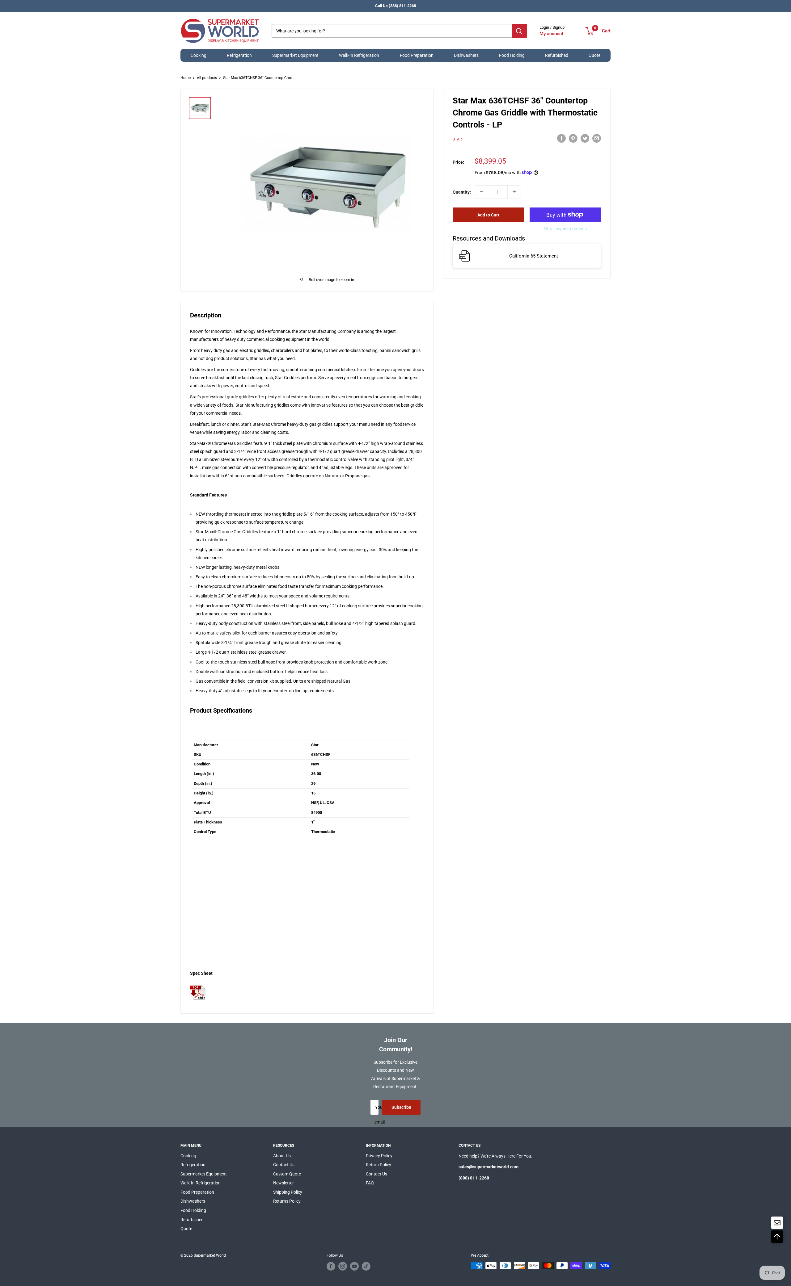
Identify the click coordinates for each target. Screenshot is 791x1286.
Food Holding (512, 55)
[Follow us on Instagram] (342, 1266)
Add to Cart (488, 214)
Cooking (198, 55)
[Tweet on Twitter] (585, 138)
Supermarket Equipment (295, 55)
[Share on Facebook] (561, 138)
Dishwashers (466, 55)
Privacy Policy (379, 1155)
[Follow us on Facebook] (331, 1266)
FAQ (370, 1182)
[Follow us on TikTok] (366, 1266)
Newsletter (283, 1182)
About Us (282, 1155)
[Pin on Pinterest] (573, 138)
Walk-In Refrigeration (359, 55)
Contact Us (283, 1164)
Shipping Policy (287, 1192)
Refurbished (556, 55)
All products (207, 78)
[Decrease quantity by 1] (481, 191)
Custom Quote (287, 1173)
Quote (594, 55)
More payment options (565, 228)
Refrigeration (239, 55)
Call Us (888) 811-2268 (395, 5)
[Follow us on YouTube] (354, 1266)
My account (551, 33)
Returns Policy (287, 1201)
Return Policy (378, 1164)
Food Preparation (417, 55)
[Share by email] (596, 138)
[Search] (519, 31)
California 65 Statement (533, 256)
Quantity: (462, 191)
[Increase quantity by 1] (514, 191)
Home (185, 78)
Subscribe (401, 1107)
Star (457, 139)
